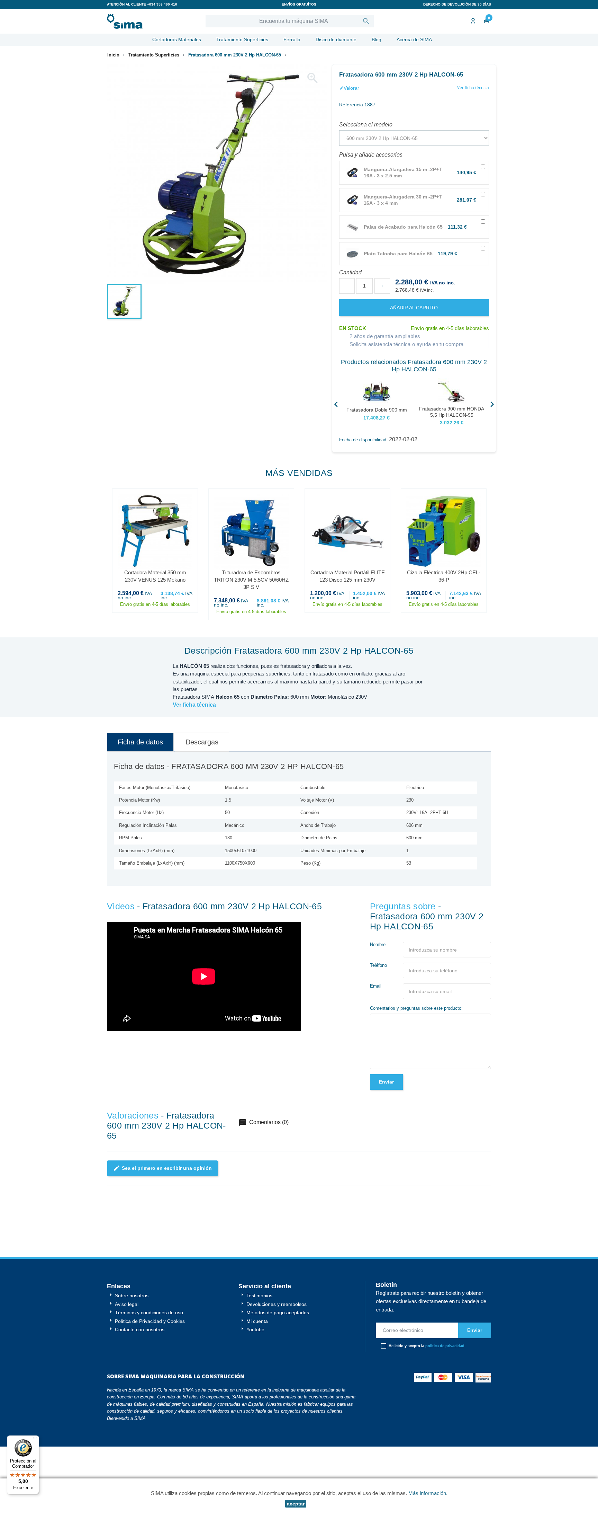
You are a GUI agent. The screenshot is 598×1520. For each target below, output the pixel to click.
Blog (376, 39)
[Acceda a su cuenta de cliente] (472, 21)
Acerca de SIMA (414, 39)
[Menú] (35, 1439)
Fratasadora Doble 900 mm (376, 410)
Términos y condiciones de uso (148, 1271)
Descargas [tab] (201, 742)
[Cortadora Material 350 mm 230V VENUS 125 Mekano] (155, 531)
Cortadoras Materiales (176, 39)
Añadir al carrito (414, 307)
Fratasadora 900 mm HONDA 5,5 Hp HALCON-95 (451, 411)
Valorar (349, 88)
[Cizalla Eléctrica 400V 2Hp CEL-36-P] (443, 531)
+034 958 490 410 (162, 4)
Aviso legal (126, 1263)
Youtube (254, 1288)
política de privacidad (444, 1304)
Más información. (427, 1493)
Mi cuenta (256, 1280)
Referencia (351, 104)
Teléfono (378, 965)
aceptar (296, 1503)
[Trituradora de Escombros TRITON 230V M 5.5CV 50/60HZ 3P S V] (251, 531)
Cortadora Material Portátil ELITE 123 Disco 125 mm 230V (347, 576)
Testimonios (258, 1254)
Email (375, 986)
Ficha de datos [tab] (140, 742)
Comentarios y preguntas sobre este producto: (416, 1008)
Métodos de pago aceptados (277, 1271)
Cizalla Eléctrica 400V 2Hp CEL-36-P (443, 576)
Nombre (378, 944)
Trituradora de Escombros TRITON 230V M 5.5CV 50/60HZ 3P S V (251, 579)
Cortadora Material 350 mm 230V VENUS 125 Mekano (155, 576)
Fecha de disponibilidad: (363, 439)
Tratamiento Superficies (242, 39)
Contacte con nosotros (139, 1288)
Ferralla (291, 39)
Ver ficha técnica (473, 87)
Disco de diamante (336, 39)
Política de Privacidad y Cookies (149, 1280)
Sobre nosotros (131, 1254)
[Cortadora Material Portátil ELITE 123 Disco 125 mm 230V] (347, 531)
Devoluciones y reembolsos (276, 1263)
